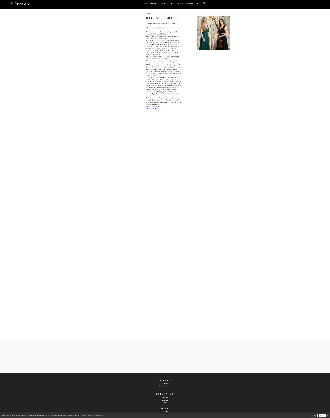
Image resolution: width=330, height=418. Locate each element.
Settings (313, 415)
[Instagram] (204, 3)
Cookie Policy (100, 415)
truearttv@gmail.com (165, 386)
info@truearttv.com (165, 383)
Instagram (165, 400)
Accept (322, 415)
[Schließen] (328, 415)
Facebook (165, 397)
